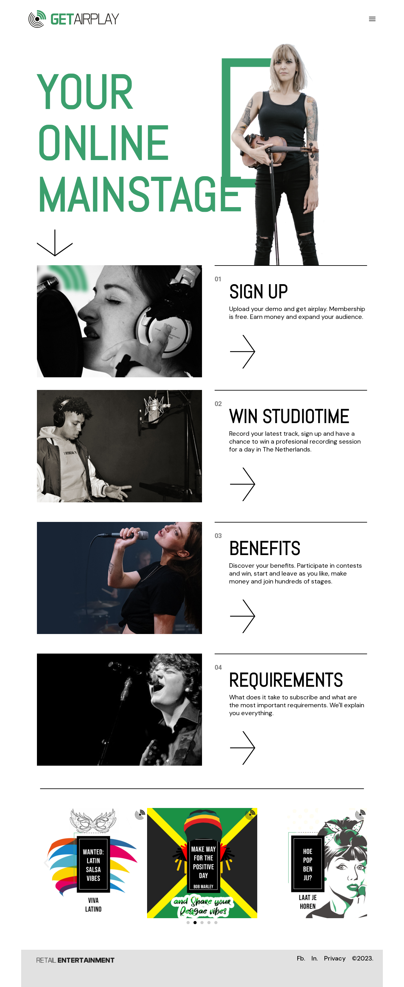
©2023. (362, 958)
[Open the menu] (372, 19)
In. (315, 958)
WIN (243, 416)
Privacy (335, 958)
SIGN (246, 291)
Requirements (286, 680)
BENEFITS (264, 548)
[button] (188, 922)
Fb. (301, 958)
